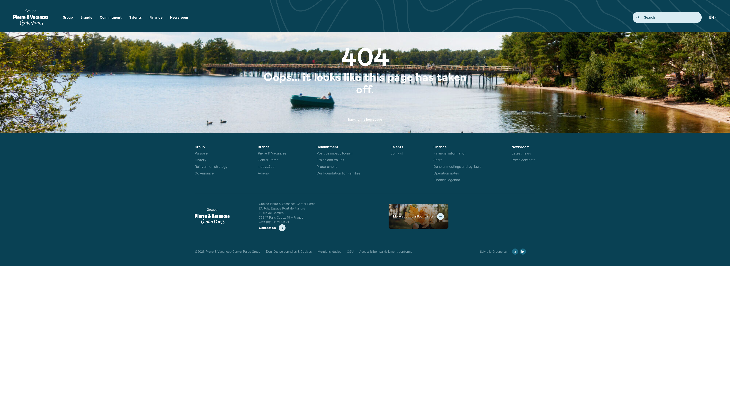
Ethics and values (330, 159)
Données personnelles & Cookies (289, 251)
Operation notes (446, 173)
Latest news (521, 153)
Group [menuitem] (68, 17)
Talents (397, 147)
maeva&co (266, 166)
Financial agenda (446, 179)
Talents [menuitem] (135, 17)
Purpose (201, 153)
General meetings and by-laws (457, 166)
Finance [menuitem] (156, 17)
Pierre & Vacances (272, 153)
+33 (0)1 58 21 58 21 (274, 222)
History (200, 159)
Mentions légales (329, 251)
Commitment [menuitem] (111, 17)
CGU (350, 251)
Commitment (327, 147)
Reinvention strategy (211, 166)
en (711, 17)
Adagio (263, 173)
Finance (440, 147)
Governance (204, 173)
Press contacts (523, 159)
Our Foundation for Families (338, 173)
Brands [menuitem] (86, 17)
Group (200, 147)
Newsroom (520, 147)
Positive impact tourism (335, 153)
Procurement (327, 166)
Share (437, 159)
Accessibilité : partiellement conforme (385, 251)
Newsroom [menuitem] (179, 17)
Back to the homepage (365, 119)
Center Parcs (268, 159)
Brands (264, 147)
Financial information (449, 153)
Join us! (397, 153)
